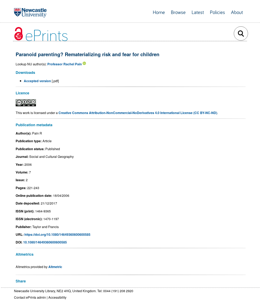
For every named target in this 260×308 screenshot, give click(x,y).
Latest (198, 12)
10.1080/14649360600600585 (45, 242)
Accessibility (57, 297)
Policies (217, 12)
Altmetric (55, 266)
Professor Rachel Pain (64, 64)
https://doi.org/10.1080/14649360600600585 (57, 234)
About (237, 12)
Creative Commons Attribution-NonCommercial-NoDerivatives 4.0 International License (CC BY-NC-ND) (137, 112)
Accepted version (37, 81)
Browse (178, 12)
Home (159, 12)
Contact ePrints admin (30, 297)
